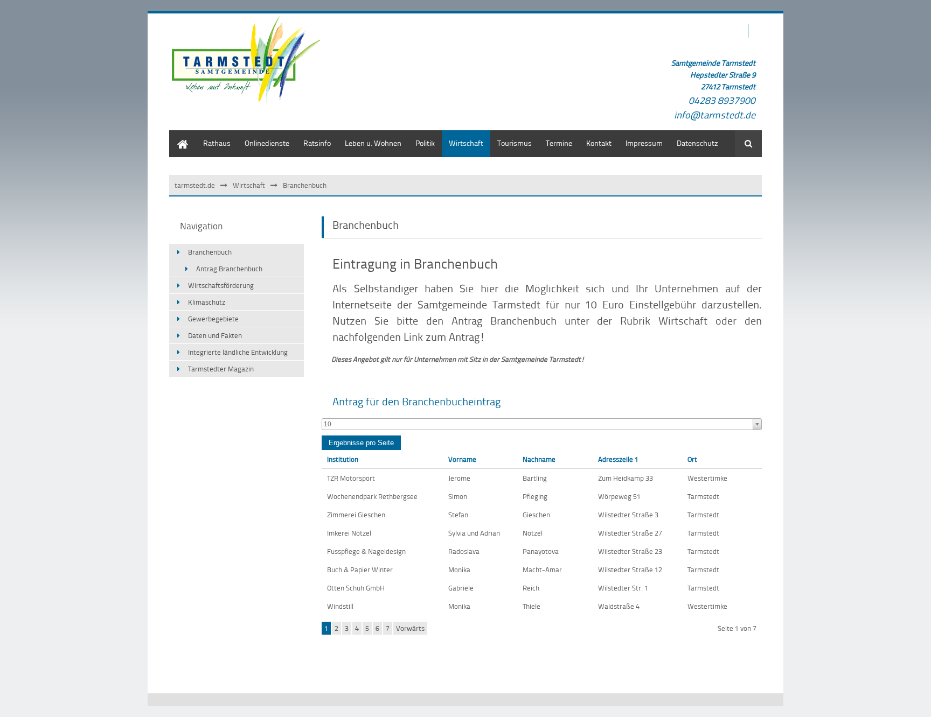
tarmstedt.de (195, 185)
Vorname (462, 459)
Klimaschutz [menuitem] (206, 302)
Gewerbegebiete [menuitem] (213, 319)
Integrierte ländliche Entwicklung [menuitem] (238, 352)
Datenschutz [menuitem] (697, 143)
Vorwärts (410, 628)
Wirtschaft (249, 185)
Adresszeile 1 (618, 459)
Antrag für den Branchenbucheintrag (416, 401)
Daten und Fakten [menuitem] (215, 335)
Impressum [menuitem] (644, 143)
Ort (692, 459)
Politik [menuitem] (425, 143)
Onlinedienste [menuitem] (267, 143)
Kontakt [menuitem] (599, 143)
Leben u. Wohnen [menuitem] (373, 143)
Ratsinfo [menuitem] (317, 143)
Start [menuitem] (177, 135)
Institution (342, 459)
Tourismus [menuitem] (514, 143)
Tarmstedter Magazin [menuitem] (221, 369)
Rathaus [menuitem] (217, 143)
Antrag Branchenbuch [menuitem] (229, 268)
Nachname (539, 459)
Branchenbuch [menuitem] (210, 252)
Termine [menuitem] (559, 143)
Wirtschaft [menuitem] (466, 143)
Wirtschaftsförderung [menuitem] (221, 285)
